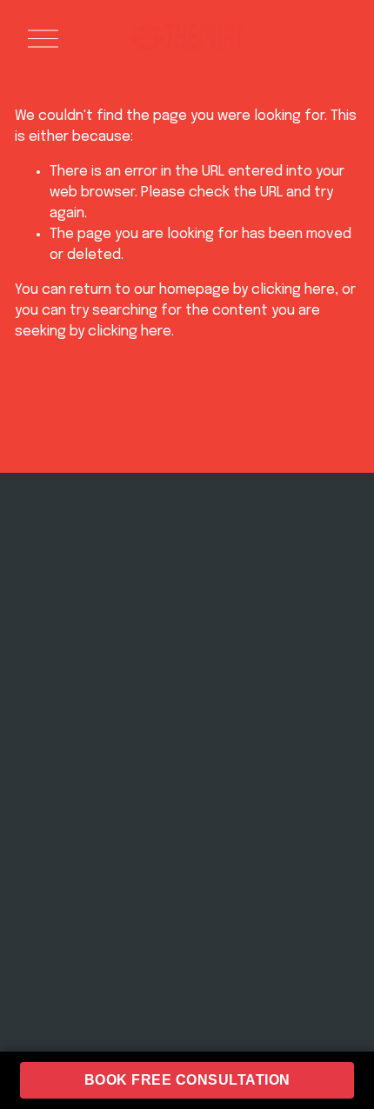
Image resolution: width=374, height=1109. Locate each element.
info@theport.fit (268, 588)
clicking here (293, 289)
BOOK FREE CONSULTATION (187, 1079)
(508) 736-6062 (269, 607)
